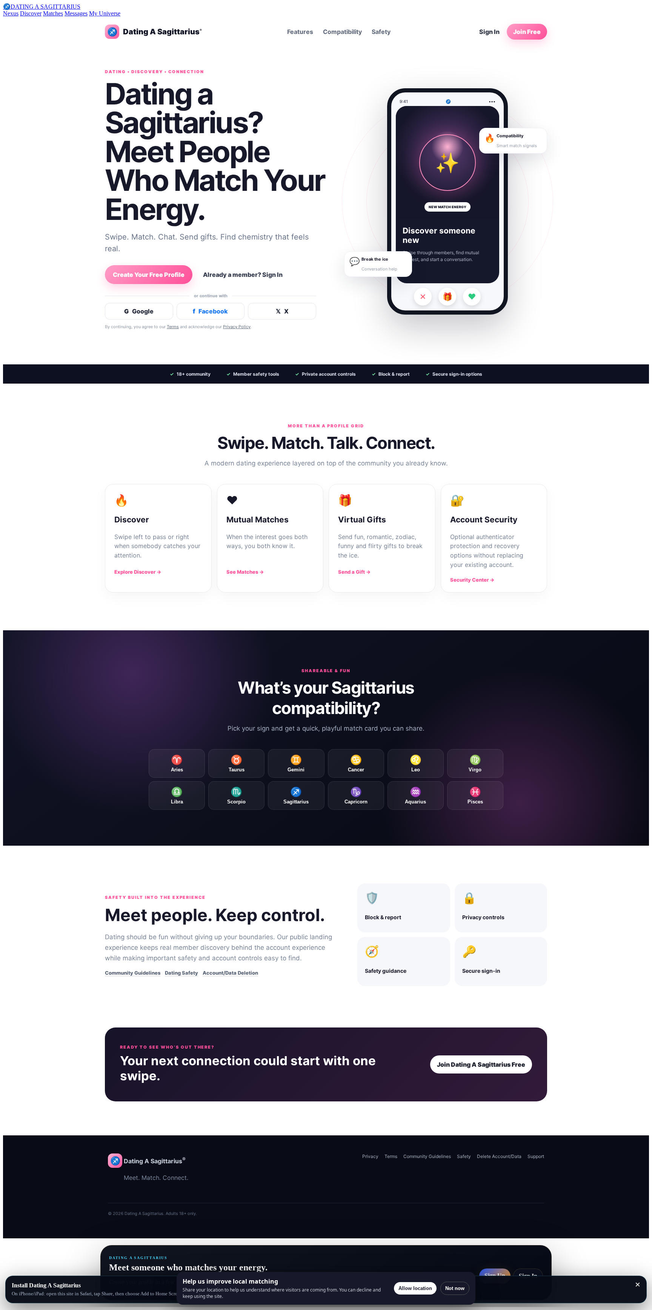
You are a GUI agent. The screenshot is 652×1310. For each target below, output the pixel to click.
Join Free (527, 31)
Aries (177, 763)
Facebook (210, 311)
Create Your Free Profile (149, 274)
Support (535, 1156)
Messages (76, 13)
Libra (177, 795)
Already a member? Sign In (243, 274)
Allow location (415, 1288)
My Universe (104, 13)
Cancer (356, 763)
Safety (381, 31)
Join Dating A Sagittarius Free (481, 1064)
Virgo (475, 763)
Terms (173, 326)
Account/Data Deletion (230, 973)
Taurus (236, 763)
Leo (415, 763)
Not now (454, 1288)
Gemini (296, 763)
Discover (31, 13)
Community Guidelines (132, 973)
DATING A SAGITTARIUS (41, 6)
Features (300, 31)
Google (139, 311)
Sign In (489, 31)
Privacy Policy (237, 326)
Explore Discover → (137, 572)
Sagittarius (296, 795)
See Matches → (245, 572)
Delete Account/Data (499, 1156)
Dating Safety (181, 973)
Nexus (10, 13)
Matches (53, 13)
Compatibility (342, 31)
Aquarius (415, 795)
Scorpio (236, 795)
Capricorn (356, 795)
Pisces (475, 795)
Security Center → (472, 580)
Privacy (370, 1156)
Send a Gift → (354, 572)
